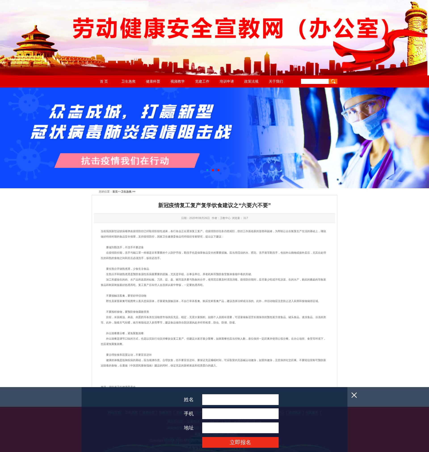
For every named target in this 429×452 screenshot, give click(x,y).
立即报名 (240, 442)
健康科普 (153, 81)
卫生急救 (128, 81)
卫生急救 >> (128, 191)
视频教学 (177, 81)
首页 (115, 191)
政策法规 (251, 81)
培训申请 (227, 81)
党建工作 (202, 81)
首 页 (104, 81)
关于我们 (276, 81)
